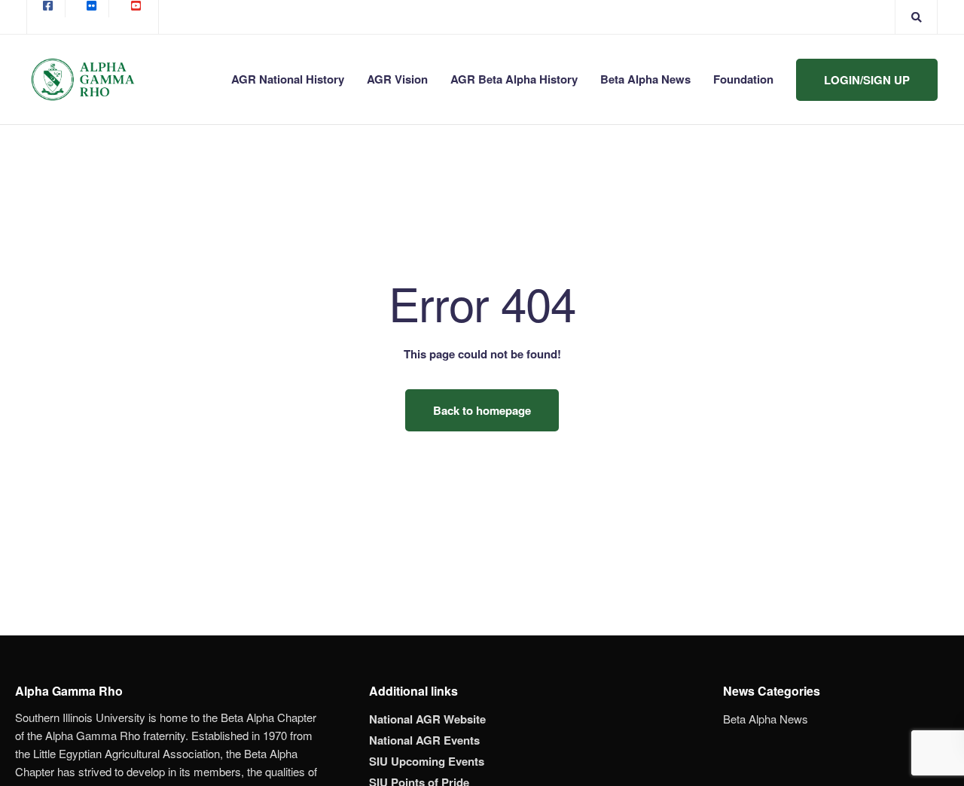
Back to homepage (482, 410)
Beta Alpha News (645, 79)
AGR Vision (397, 79)
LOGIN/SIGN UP (867, 80)
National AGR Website (427, 719)
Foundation (743, 79)
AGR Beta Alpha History (514, 79)
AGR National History (287, 79)
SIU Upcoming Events (426, 761)
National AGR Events (424, 740)
